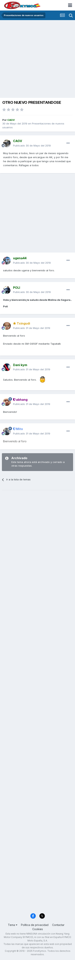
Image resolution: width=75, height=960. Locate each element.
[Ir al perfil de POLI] (7, 290)
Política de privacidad (34, 924)
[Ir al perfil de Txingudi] (7, 326)
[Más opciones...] (68, 143)
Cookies (37, 929)
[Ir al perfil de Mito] (7, 431)
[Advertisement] (37, 59)
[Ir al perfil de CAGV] (7, 143)
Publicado (32, 145)
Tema (12, 924)
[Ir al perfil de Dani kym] (7, 367)
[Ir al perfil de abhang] (7, 402)
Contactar (58, 924)
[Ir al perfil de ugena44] (7, 260)
